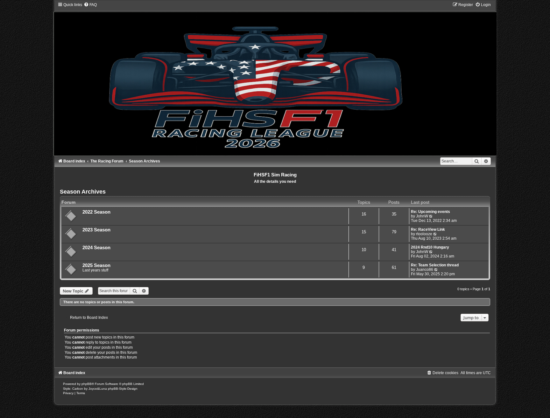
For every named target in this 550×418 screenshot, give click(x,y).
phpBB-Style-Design (123, 388)
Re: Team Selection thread (435, 265)
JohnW (422, 216)
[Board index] (275, 79)
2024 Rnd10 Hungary (430, 247)
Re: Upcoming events (430, 211)
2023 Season (96, 229)
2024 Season (96, 247)
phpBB (86, 384)
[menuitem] (90, 5)
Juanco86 (424, 269)
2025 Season (96, 265)
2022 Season (96, 212)
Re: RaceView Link (428, 229)
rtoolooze (424, 234)
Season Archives (83, 191)
